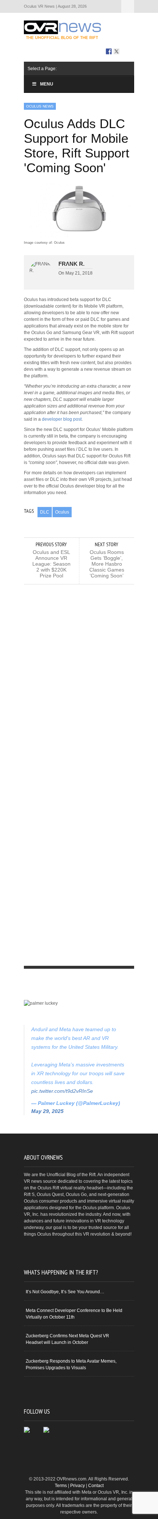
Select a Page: (127, 6)
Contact (96, 1485)
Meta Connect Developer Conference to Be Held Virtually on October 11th (74, 1314)
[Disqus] (79, 676)
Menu (46, 84)
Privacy (77, 1485)
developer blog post (62, 419)
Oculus (62, 512)
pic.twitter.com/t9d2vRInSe (62, 1091)
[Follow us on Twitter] (116, 51)
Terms (61, 1485)
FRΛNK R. (71, 264)
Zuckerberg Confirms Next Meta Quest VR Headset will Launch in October (67, 1339)
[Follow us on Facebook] (109, 51)
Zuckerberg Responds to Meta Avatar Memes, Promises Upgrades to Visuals (71, 1364)
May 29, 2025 (47, 1111)
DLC (44, 512)
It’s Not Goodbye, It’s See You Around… (65, 1291)
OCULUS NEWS (40, 106)
